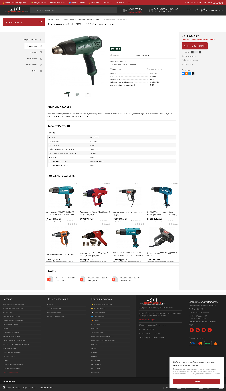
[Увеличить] (77, 60)
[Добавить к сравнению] (105, 42)
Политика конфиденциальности (102, 336)
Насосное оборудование (11, 336)
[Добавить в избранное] (105, 37)
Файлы (34, 71)
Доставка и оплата (97, 332)
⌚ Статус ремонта (57, 3)
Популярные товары (54, 308)
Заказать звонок (135, 12)
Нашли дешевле (190, 56)
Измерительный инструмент (13, 320)
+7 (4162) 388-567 (30, 388)
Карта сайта (95, 368)
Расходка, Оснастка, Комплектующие (16, 344)
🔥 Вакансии (94, 3)
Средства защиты (9, 356)
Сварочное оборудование (11, 352)
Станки (5, 360)
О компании (107, 3)
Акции (93, 348)
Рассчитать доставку (191, 60)
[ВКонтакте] (183, 73)
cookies (182, 371)
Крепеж (5, 328)
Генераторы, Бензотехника (12, 316)
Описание (33, 52)
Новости (94, 344)
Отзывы (94, 352)
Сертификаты (96, 364)
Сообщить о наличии (196, 46)
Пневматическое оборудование (14, 340)
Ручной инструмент (9, 348)
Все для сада (7, 312)
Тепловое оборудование (11, 368)
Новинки (50, 304)
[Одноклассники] (186, 73)
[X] (193, 73)
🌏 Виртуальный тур (77, 3)
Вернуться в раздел (30, 40)
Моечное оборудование (11, 332)
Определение (218, 3)
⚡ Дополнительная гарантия (14, 3)
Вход (187, 2)
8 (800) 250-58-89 (136, 9)
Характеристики (31, 58)
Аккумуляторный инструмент (13, 308)
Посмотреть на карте (147, 320)
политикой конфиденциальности (199, 371)
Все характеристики (154, 69)
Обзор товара (32, 46)
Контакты (120, 3)
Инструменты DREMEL (11, 324)
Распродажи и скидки (54, 312)
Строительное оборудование (13, 364)
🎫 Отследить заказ (38, 3)
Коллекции (95, 372)
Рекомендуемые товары (55, 316)
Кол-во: (187, 52)
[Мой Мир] (189, 73)
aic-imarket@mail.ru (47, 388)
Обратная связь (13, 388)
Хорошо (196, 382)
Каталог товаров (14, 22)
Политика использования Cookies (103, 340)
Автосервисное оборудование (13, 304)
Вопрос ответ (96, 360)
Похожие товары (31, 65)
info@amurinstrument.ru (206, 302)
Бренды (94, 356)
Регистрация (196, 2)
